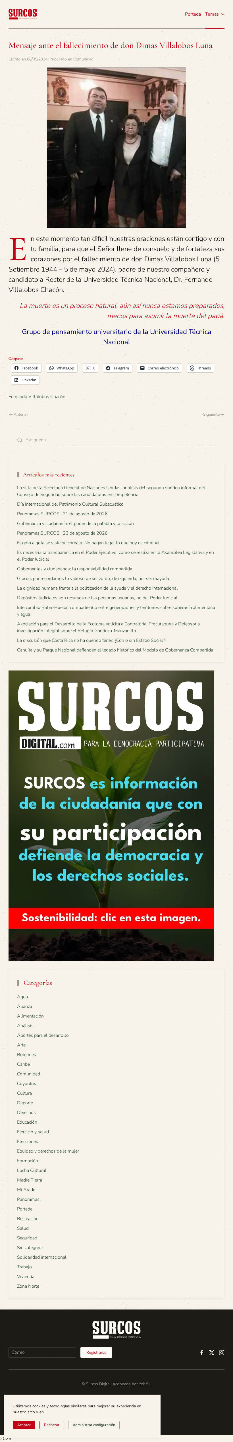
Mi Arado (26, 1190)
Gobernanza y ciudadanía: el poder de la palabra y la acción (75, 523)
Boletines (26, 1055)
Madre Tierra (29, 1180)
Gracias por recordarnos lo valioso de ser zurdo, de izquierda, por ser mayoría (93, 578)
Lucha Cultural (31, 1170)
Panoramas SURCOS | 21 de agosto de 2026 (62, 514)
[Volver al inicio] (23, 14)
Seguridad (27, 1238)
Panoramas (28, 1199)
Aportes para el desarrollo (43, 1035)
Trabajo (24, 1267)
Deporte (25, 1103)
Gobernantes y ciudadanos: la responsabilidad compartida (74, 569)
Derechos (26, 1112)
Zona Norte (28, 1286)
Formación (27, 1161)
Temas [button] (212, 14)
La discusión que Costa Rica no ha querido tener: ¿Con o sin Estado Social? (91, 640)
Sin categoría (30, 1248)
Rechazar (51, 1425)
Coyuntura (27, 1084)
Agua (22, 997)
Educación (27, 1122)
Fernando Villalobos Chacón (37, 397)
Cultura (24, 1093)
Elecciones (27, 1141)
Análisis (25, 1026)
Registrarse (96, 1352)
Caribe (23, 1064)
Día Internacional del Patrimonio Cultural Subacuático (70, 504)
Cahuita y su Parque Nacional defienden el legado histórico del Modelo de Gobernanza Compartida (115, 650)
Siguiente (211, 414)
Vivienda (25, 1276)
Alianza (24, 1006)
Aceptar (24, 1425)
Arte (21, 1045)
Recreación (28, 1219)
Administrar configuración (94, 1425)
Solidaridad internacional (41, 1257)
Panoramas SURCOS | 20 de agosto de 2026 (62, 533)
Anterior (21, 414)
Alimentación (30, 1016)
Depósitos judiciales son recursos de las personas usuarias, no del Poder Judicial (97, 598)
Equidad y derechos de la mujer (48, 1151)
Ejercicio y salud (33, 1132)
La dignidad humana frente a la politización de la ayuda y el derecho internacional (97, 588)
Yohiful (145, 1384)
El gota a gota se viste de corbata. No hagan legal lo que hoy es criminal (88, 543)
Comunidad (83, 59)
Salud (23, 1228)
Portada (193, 14)
